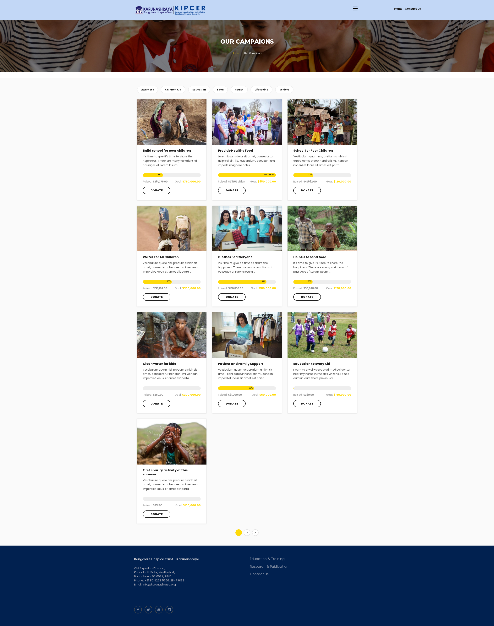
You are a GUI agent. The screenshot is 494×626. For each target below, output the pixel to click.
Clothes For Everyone (235, 257)
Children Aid (173, 89)
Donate (157, 190)
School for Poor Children (313, 150)
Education (199, 89)
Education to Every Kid (311, 364)
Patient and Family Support (240, 364)
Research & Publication (269, 566)
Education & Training (267, 559)
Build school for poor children (167, 150)
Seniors (284, 89)
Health (239, 89)
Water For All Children (161, 257)
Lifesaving (261, 89)
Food (220, 89)
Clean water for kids (159, 364)
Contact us (413, 9)
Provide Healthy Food (235, 150)
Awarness (147, 89)
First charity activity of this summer (165, 472)
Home (398, 9)
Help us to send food (310, 257)
